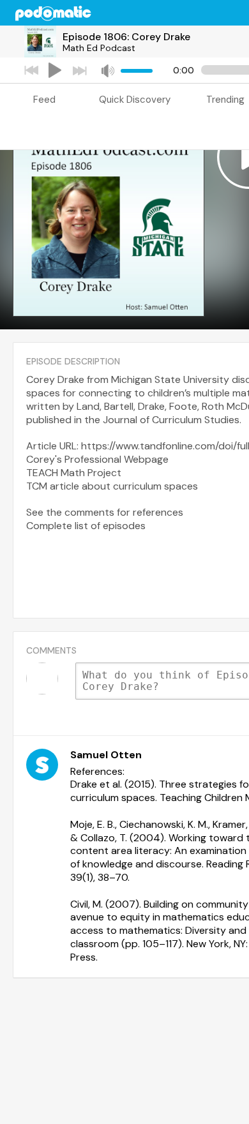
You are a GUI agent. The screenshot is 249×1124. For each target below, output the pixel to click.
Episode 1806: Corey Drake (126, 36)
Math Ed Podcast (99, 48)
